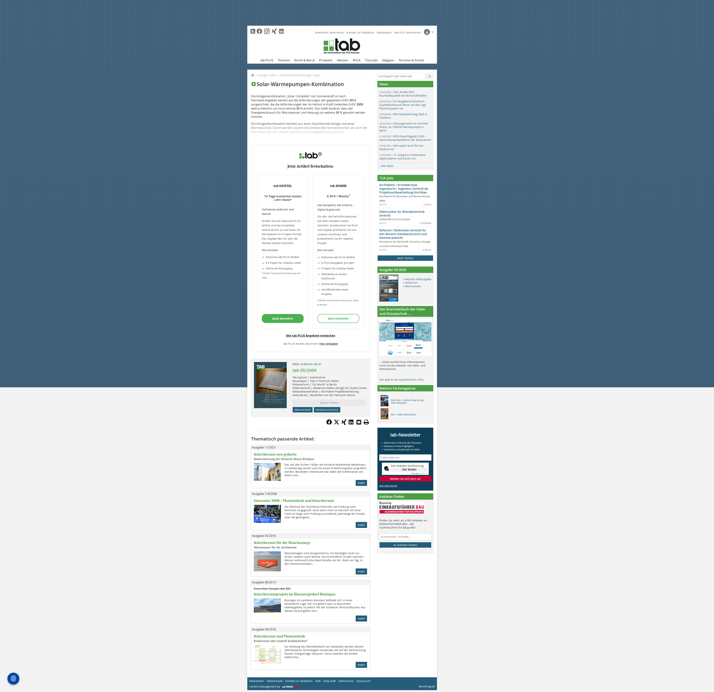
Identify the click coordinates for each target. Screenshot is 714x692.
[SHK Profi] (385, 401)
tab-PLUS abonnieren (407, 32)
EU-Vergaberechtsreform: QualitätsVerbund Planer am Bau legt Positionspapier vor (402, 105)
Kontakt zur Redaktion (360, 32)
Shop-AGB (329, 681)
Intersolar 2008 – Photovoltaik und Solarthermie (294, 501)
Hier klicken (409, 469)
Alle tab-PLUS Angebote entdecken (310, 335)
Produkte (325, 60)
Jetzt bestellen (282, 318)
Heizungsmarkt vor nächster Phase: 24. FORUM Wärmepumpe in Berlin (403, 127)
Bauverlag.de (427, 686)
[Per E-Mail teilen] (359, 422)
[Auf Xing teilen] (344, 423)
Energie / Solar (267, 75)
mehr (361, 483)
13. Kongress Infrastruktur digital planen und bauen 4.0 (402, 156)
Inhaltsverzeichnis (327, 409)
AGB (318, 681)
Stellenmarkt (275, 681)
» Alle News (386, 166)
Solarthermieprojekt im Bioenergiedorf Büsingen (294, 594)
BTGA (357, 60)
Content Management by (265, 686)
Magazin (388, 60)
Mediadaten (384, 32)
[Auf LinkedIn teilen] (351, 423)
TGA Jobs (371, 60)
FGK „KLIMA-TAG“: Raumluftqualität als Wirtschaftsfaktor (403, 93)
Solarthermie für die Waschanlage (282, 543)
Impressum (363, 681)
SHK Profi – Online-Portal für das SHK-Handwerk (407, 401)
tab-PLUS (266, 60)
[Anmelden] (428, 32)
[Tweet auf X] (336, 423)
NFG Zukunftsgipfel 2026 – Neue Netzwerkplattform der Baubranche (405, 138)
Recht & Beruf (304, 60)
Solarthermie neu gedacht (275, 454)
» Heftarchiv (410, 282)
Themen (284, 60)
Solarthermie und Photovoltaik (279, 636)
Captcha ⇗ (419, 473)
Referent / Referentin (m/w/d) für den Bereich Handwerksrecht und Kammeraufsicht (403, 234)
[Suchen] (429, 76)
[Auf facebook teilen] (329, 423)
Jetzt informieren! (388, 485)
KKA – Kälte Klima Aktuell (403, 414)
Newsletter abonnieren (329, 32)
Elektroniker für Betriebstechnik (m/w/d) (402, 213)
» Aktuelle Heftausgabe (417, 279)
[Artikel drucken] (366, 422)
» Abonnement (412, 286)
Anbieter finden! (406, 545)
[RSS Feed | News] (253, 31)
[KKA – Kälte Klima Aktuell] (385, 414)
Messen (342, 60)
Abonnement (303, 409)
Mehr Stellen (405, 258)
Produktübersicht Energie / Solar (299, 75)
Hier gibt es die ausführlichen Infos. (401, 379)
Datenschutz (346, 681)
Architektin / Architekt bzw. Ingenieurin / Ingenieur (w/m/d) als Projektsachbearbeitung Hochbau (403, 188)
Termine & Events (411, 60)
